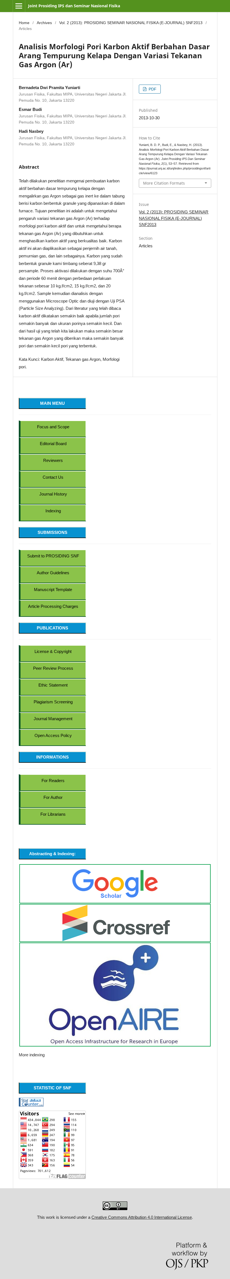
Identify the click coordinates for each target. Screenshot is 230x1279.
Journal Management (53, 718)
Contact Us (53, 477)
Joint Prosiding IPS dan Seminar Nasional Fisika (74, 5)
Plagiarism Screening (53, 701)
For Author (53, 797)
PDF (152, 89)
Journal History (53, 494)
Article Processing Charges (53, 606)
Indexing (53, 510)
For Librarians (53, 814)
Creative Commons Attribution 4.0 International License (141, 1217)
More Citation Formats (164, 183)
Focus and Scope (53, 426)
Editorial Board (53, 443)
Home (24, 22)
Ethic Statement (53, 685)
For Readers (53, 780)
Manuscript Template (53, 589)
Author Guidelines (53, 572)
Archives (44, 22)
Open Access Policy (53, 735)
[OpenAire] (115, 994)
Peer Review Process (53, 668)
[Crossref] (116, 922)
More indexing (32, 1054)
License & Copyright (53, 651)
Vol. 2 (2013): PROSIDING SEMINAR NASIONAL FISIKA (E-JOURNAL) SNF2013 (131, 22)
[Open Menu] (19, 6)
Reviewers (53, 460)
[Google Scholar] (115, 883)
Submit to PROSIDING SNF (53, 556)
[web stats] (31, 1101)
